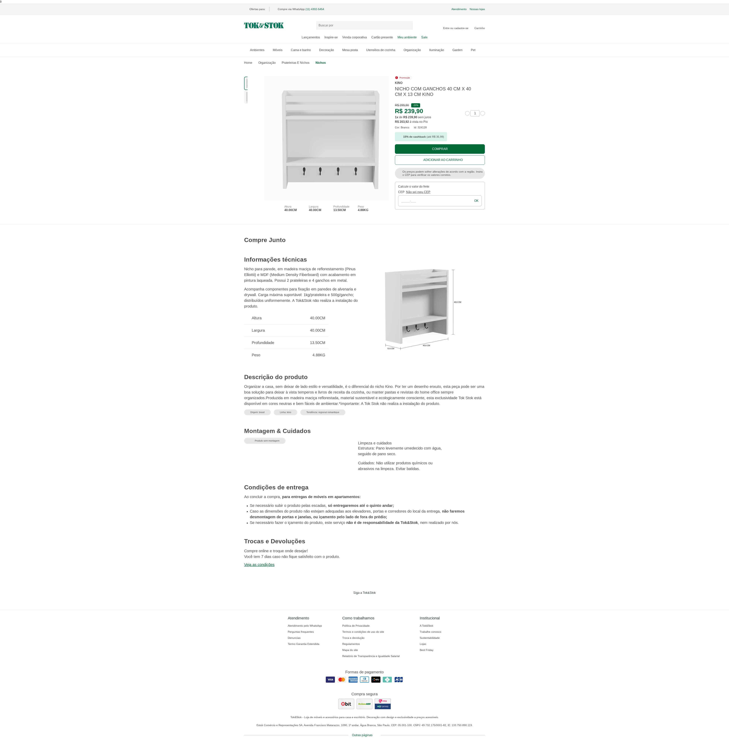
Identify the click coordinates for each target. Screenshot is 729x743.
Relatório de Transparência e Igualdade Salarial (371, 656)
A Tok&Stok (426, 625)
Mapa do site (350, 650)
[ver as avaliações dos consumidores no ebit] (346, 704)
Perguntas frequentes (301, 631)
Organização (412, 50)
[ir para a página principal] (264, 25)
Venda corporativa (354, 37)
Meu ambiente (407, 37)
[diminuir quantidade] (467, 113)
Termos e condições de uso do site (363, 631)
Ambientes (257, 50)
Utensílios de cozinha (380, 50)
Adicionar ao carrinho (443, 160)
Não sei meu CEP (418, 192)
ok (476, 200)
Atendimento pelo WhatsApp (305, 625)
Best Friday (426, 650)
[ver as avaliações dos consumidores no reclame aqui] (364, 704)
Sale (424, 37)
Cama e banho (301, 50)
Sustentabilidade (430, 637)
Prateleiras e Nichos (295, 62)
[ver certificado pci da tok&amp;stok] (383, 704)
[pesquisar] (408, 25)
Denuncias (294, 637)
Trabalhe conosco (430, 631)
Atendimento (459, 9)
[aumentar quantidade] (482, 113)
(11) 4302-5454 (314, 9)
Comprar (440, 149)
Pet (473, 50)
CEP (401, 192)
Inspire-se (331, 37)
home (248, 62)
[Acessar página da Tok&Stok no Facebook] (349, 601)
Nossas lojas (477, 9)
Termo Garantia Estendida (303, 643)
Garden (457, 50)
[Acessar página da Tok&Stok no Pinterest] (370, 601)
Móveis (277, 50)
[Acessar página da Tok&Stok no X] (380, 601)
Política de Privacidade (356, 625)
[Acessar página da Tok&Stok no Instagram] (359, 601)
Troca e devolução (353, 637)
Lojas (423, 643)
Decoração (326, 50)
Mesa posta (350, 50)
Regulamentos (351, 643)
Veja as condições (259, 564)
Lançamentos (311, 37)
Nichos (321, 62)
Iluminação (436, 50)
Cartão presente (382, 37)
